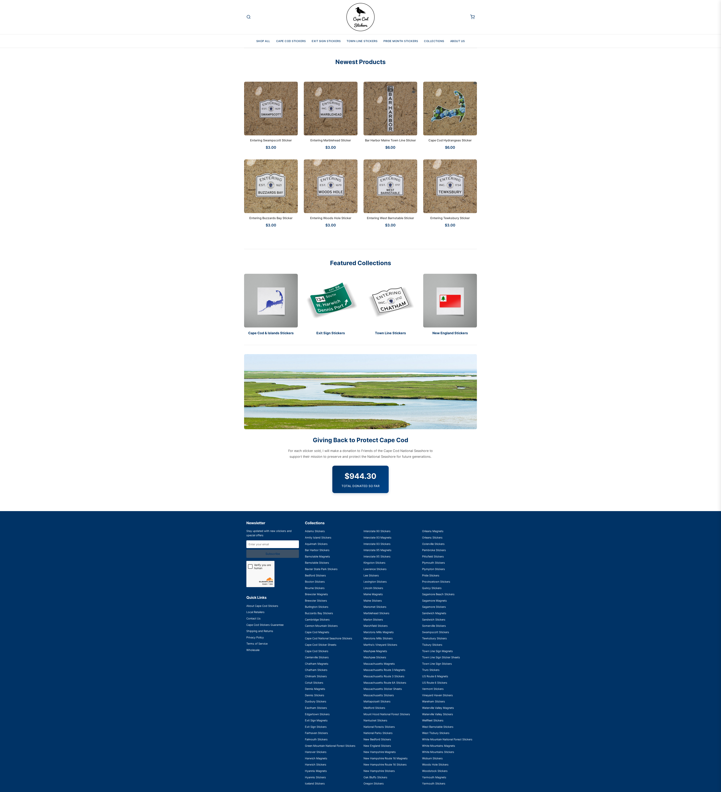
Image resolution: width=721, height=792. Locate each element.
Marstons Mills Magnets (379, 632)
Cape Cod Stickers (291, 41)
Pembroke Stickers (434, 550)
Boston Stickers (315, 581)
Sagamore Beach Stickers (438, 594)
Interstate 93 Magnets (377, 537)
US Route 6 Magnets (435, 676)
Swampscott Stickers (435, 632)
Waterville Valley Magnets (438, 707)
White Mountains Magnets (438, 745)
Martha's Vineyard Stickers (380, 644)
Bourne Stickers (315, 588)
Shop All (263, 41)
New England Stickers (377, 745)
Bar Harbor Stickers (317, 550)
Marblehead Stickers (376, 613)
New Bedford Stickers (377, 739)
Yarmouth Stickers (433, 783)
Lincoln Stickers (373, 588)
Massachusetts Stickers (379, 695)
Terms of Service (257, 643)
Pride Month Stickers (400, 41)
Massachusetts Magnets (379, 663)
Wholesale (252, 650)
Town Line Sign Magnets (437, 651)
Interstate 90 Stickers (377, 531)
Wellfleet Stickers (432, 720)
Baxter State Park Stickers (321, 569)
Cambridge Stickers (317, 619)
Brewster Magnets (316, 594)
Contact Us (253, 618)
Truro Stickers (431, 669)
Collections (434, 41)
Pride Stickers (430, 575)
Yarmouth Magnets (434, 777)
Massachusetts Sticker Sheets (383, 688)
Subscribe (272, 554)
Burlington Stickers (316, 606)
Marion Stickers (373, 619)
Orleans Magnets (432, 531)
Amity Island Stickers (318, 537)
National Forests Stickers (379, 726)
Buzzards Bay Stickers (319, 613)
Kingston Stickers (374, 562)
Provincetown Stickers (436, 581)
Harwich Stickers (315, 764)
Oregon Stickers (374, 783)
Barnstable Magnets (317, 556)
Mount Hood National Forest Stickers (387, 714)
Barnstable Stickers (317, 562)
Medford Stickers (374, 707)
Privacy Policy (255, 637)
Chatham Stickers (316, 669)
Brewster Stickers (316, 600)
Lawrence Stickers (375, 569)
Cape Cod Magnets (317, 632)
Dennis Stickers (314, 695)
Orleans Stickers (432, 537)
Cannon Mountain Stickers (321, 625)
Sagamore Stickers (434, 606)
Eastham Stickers (316, 707)
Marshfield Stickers (376, 625)
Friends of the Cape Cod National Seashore (395, 451)
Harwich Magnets (316, 758)
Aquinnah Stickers (316, 543)
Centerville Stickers (317, 657)
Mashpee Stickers (375, 657)
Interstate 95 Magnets (377, 550)
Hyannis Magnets (316, 770)
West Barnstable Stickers (437, 726)
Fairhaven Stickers (316, 733)
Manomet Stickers (375, 606)
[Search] (248, 17)
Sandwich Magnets (434, 613)
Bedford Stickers (315, 575)
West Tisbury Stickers (435, 733)
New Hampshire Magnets (380, 752)
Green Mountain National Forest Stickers (330, 745)
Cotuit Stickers (314, 682)
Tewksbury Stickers (434, 638)
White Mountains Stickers (438, 752)
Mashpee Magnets (375, 651)
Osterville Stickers (433, 543)
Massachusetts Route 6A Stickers (385, 682)
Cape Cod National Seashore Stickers (328, 638)
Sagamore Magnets (434, 600)
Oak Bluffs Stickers (375, 777)
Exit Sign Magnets (316, 720)
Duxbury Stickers (315, 701)
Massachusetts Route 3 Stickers (384, 676)
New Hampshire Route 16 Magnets (386, 758)
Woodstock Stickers (435, 770)
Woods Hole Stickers (435, 764)
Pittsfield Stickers (433, 556)
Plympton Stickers (433, 569)
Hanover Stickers (316, 752)
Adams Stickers (315, 531)
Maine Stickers (373, 600)
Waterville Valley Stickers (437, 714)
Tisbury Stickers (432, 644)
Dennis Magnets (315, 688)
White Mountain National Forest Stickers (447, 739)
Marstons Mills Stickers (378, 638)
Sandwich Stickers (433, 619)
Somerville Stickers (434, 625)
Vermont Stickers (433, 688)
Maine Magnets (373, 594)
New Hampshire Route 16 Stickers (385, 764)
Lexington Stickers (375, 581)
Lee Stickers (371, 575)
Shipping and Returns (259, 631)
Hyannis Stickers (315, 777)
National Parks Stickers (378, 733)
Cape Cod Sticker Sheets (320, 644)
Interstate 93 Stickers (377, 543)
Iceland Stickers (315, 783)
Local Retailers (255, 612)
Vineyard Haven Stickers (437, 695)
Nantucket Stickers (375, 720)
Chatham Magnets (316, 663)
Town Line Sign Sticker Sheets (441, 657)
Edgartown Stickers (317, 714)
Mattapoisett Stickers (377, 701)
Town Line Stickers (362, 41)
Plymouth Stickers (433, 562)
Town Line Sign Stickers (437, 663)
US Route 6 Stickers (434, 682)
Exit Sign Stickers (326, 41)
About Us (457, 41)
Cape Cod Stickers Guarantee (265, 624)
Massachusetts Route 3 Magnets (384, 669)
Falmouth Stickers (316, 739)
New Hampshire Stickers (379, 770)
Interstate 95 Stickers (377, 556)
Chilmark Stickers (316, 676)
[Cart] (472, 17)
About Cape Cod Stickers (262, 605)
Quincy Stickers (432, 588)
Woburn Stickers (432, 758)
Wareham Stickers (433, 701)
